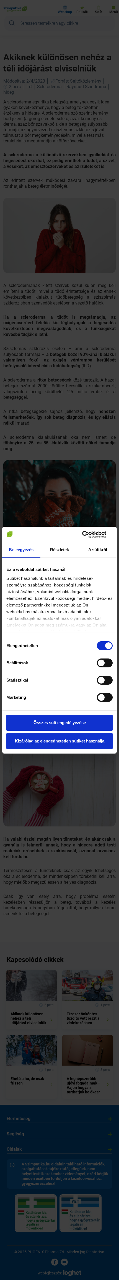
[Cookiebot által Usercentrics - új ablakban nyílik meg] (88, 534)
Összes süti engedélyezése (59, 722)
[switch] (105, 662)
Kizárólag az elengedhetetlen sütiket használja (59, 741)
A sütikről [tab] (97, 549)
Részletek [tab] (59, 549)
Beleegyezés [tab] (21, 549)
